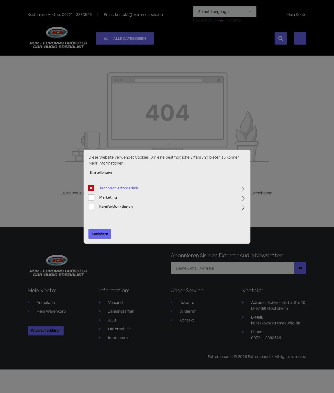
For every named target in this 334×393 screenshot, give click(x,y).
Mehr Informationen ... (108, 163)
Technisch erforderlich (118, 188)
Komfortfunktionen (116, 206)
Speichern (100, 234)
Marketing (108, 197)
